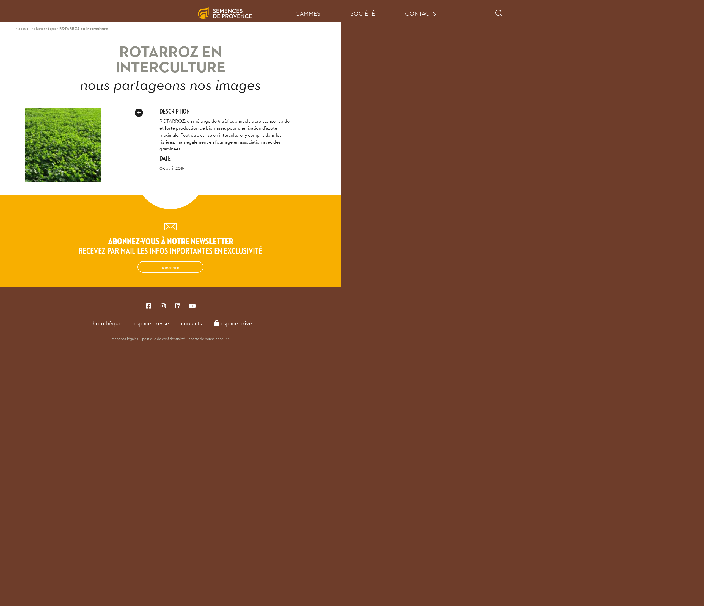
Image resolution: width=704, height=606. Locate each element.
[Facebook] (148, 305)
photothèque (105, 323)
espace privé (235, 323)
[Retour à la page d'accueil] (229, 11)
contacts (420, 13)
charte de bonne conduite (209, 338)
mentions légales (125, 338)
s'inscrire (170, 267)
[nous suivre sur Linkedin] (178, 305)
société (362, 13)
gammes (307, 13)
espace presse (151, 323)
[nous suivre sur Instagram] (163, 305)
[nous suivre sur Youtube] (192, 305)
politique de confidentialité (163, 338)
